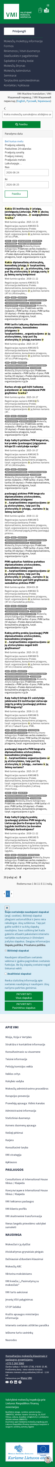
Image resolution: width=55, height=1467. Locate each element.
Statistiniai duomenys (17, 1118)
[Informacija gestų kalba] (41, 12)
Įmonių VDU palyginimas (19, 1300)
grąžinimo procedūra (27, 306)
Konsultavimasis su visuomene (22, 1052)
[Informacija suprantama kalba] (46, 12)
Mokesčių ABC (13, 1266)
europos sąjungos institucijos (29, 244)
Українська (44, 101)
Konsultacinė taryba (16, 1147)
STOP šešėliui (13, 1307)
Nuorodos (11, 1340)
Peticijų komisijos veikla (19, 1067)
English (21, 101)
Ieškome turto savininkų (19, 1333)
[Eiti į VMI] (17, 12)
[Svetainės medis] (48, 6)
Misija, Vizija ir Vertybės (18, 1037)
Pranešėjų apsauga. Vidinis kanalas (25, 1103)
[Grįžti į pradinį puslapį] (4, 108)
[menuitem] (23, 41)
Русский (31, 101)
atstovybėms (35, 303)
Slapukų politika (14, 945)
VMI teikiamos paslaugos (19, 1201)
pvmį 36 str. (10, 801)
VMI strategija (13, 1155)
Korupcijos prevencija (17, 1096)
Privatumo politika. (35, 945)
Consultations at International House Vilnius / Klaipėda (26, 1181)
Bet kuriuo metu (14, 141)
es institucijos (11, 244)
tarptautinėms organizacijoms (17, 303)
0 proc (13, 298)
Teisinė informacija (16, 1059)
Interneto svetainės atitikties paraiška (27, 1325)
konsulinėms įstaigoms (37, 300)
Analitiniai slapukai (19, 974)
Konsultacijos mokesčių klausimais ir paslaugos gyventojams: (26, 1358)
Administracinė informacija (20, 1111)
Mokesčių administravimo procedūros (26, 1089)
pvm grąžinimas (24, 241)
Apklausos (11, 1162)
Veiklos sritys (12, 1074)
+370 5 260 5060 (15, 1363)
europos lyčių (10, 858)
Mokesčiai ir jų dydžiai (17, 1244)
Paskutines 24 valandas (18, 149)
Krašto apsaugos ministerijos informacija (22, 1316)
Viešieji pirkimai (14, 1133)
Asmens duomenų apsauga (20, 1125)
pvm (14, 241)
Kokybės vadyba (14, 1081)
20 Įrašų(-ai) (11, 877)
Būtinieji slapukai (18, 951)
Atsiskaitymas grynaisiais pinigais (24, 1252)
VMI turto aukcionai (16, 1292)
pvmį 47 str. (37, 241)
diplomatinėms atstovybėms (16, 300)
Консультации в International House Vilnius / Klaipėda (26, 1192)
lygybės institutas (24, 858)
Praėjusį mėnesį (14, 156)
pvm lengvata (34, 855)
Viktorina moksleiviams (18, 1274)
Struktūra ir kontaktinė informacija (25, 1044)
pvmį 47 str (22, 298)
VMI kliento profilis (16, 1209)
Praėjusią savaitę (14, 152)
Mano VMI (26, 1378)
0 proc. (8, 241)
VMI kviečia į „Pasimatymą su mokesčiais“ (22, 1283)
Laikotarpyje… (13, 163)
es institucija (33, 730)
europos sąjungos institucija (16, 733)
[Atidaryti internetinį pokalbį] (48, 1460)
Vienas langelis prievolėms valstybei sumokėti (25, 1225)
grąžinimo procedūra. (14, 246)
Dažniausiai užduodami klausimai (24, 1259)
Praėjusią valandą (15, 145)
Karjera (9, 1140)
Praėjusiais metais (15, 160)
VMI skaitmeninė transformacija (23, 1216)
